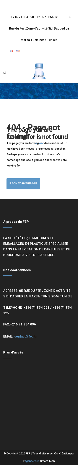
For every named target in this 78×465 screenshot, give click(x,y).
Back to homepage (23, 183)
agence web (32, 461)
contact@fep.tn (25, 336)
